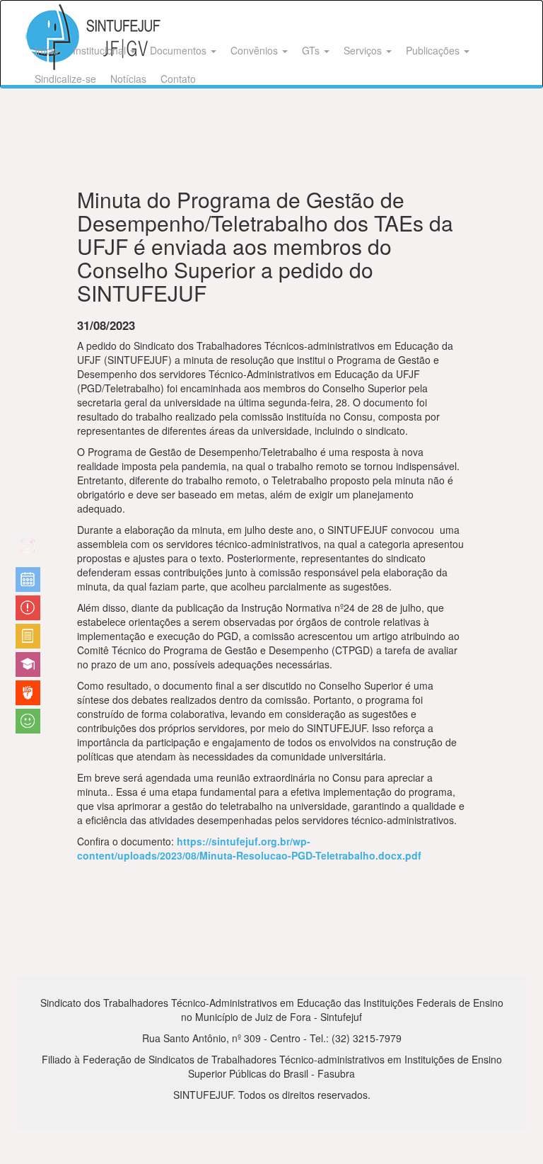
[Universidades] (28, 664)
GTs (312, 50)
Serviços (364, 50)
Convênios (255, 50)
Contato (178, 79)
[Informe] (28, 636)
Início (47, 50)
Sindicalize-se (65, 79)
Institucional (101, 50)
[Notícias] (28, 579)
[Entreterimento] (28, 551)
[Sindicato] (28, 692)
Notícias (128, 79)
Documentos (179, 50)
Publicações (434, 50)
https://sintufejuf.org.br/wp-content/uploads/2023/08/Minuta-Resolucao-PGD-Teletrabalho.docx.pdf (249, 848)
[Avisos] (28, 607)
